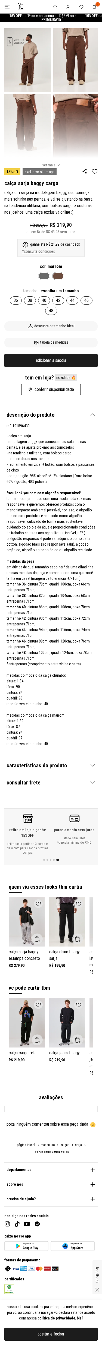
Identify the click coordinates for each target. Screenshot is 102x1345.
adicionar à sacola (51, 360)
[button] (51, 414)
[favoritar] (95, 171)
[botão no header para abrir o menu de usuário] (68, 6)
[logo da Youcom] (20, 6)
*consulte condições (38, 251)
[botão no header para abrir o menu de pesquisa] (55, 6)
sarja (78, 1145)
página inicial (26, 1145)
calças (64, 1145)
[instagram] (7, 1224)
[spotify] (37, 1224)
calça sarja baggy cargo (52, 1151)
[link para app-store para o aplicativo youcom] (73, 1246)
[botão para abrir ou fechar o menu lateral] (7, 6)
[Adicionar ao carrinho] (37, 938)
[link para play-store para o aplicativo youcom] (26, 1246)
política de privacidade (56, 1318)
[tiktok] (17, 1224)
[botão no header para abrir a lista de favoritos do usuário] (81, 6)
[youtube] (27, 1224)
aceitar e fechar (51, 1334)
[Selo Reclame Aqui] (9, 1289)
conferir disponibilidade (54, 389)
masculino (48, 1145)
